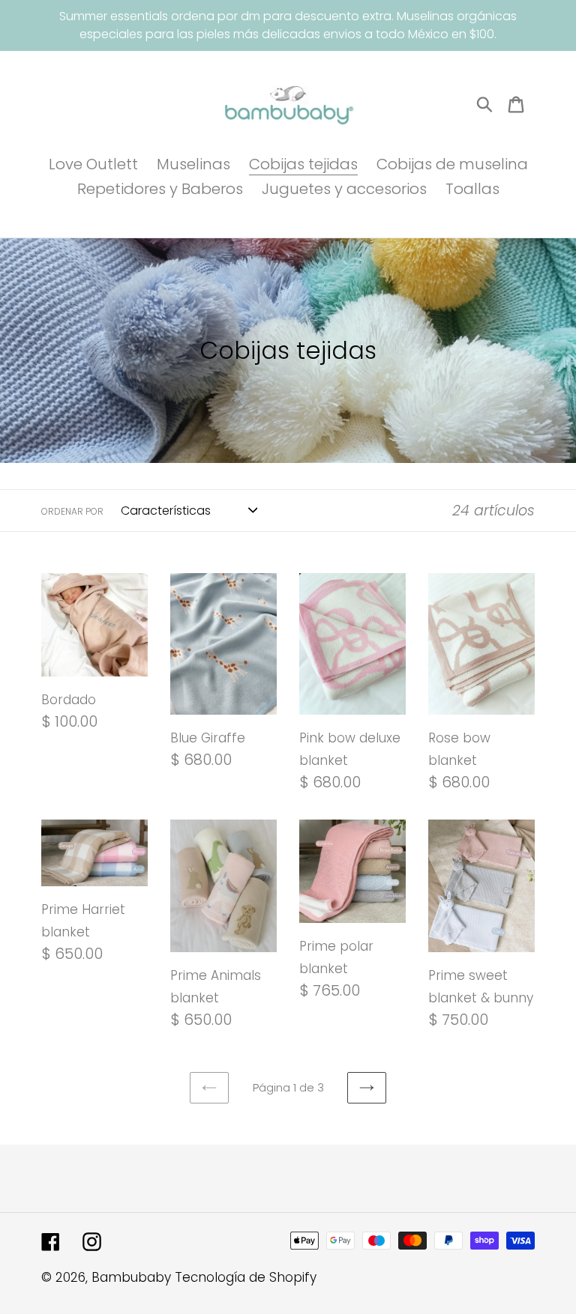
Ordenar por (72, 511)
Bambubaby (131, 1277)
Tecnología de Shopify (245, 1277)
